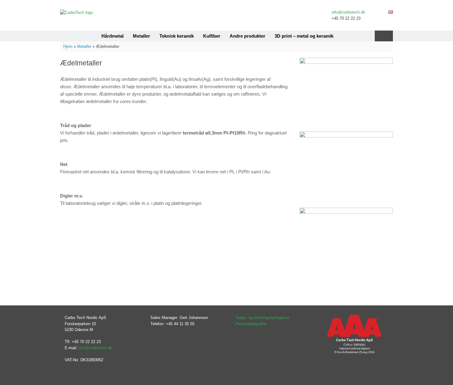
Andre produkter (247, 36)
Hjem (67, 46)
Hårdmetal (112, 36)
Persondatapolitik (251, 323)
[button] (384, 36)
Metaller (141, 36)
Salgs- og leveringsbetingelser (262, 317)
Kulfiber (211, 36)
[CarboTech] (76, 12)
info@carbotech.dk (348, 12)
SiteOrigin (253, 373)
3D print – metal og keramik (304, 36)
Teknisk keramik (176, 36)
